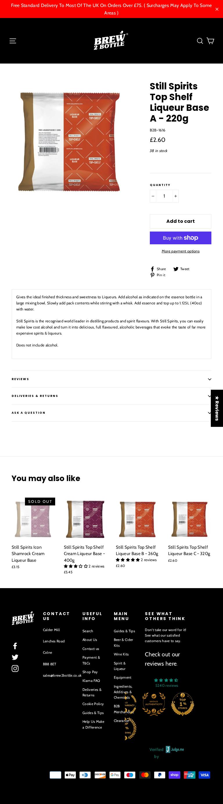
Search (87, 631)
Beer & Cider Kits (123, 642)
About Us (89, 639)
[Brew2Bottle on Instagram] (15, 668)
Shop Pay (90, 672)
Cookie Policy (93, 704)
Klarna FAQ (91, 680)
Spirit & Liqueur (120, 666)
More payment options (181, 251)
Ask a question (29, 413)
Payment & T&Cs (91, 660)
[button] (76, 566)
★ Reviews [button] (217, 408)
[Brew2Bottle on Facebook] (15, 645)
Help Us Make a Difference (93, 724)
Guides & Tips (93, 713)
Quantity (160, 185)
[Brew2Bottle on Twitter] (15, 657)
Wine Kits (121, 654)
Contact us (90, 648)
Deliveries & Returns (91, 692)
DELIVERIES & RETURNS (35, 396)
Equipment (123, 677)
